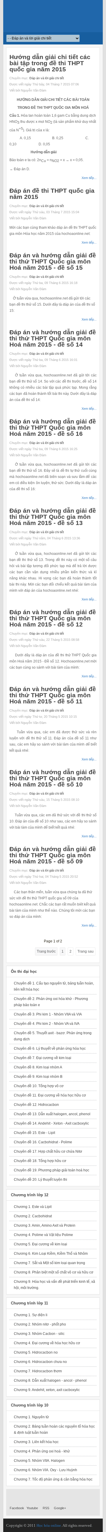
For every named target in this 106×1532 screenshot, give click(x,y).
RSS (46, 1508)
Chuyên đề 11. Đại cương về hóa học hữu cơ (50, 1095)
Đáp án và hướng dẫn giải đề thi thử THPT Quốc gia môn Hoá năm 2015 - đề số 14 (52, 338)
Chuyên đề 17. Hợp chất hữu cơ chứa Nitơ (48, 1151)
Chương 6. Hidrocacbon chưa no (40, 1362)
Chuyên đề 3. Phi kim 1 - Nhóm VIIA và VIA (48, 1014)
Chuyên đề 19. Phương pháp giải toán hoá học (51, 1170)
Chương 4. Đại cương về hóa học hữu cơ (47, 1343)
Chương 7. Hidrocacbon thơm (38, 1371)
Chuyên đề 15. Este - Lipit (34, 1133)
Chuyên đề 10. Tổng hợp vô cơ (39, 1086)
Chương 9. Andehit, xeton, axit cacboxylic (47, 1390)
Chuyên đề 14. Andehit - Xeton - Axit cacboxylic (51, 1123)
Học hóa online (49, 1525)
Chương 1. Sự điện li (30, 1315)
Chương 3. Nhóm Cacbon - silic (39, 1334)
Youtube (32, 1508)
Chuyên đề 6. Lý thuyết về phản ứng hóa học (50, 1048)
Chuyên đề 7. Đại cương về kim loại (42, 1058)
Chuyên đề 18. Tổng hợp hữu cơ (40, 1161)
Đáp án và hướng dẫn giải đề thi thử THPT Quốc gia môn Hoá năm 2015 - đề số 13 (52, 516)
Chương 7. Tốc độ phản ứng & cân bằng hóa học (53, 1479)
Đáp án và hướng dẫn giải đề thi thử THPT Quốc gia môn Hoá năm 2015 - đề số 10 (52, 778)
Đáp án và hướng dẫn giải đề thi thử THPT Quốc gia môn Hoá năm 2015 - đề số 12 (52, 618)
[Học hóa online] (53, 16)
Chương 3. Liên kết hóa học (36, 1442)
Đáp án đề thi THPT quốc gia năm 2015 (52, 193)
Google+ (60, 1508)
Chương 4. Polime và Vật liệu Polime (43, 1235)
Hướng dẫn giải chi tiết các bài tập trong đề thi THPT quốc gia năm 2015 (49, 63)
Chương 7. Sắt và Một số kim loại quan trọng (49, 1263)
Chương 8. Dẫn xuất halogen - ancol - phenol (50, 1380)
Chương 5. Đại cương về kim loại (40, 1244)
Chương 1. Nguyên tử (31, 1417)
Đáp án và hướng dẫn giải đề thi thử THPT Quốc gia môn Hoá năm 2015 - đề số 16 (52, 427)
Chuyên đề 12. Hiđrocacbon (36, 1105)
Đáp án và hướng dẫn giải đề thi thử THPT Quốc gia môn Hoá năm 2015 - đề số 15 (52, 261)
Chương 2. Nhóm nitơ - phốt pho (40, 1324)
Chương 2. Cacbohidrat (33, 1216)
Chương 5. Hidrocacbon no (36, 1352)
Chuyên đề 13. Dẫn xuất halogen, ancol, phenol (52, 1114)
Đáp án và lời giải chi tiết (46, 78)
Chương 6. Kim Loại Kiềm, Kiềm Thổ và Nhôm (51, 1254)
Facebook (17, 1508)
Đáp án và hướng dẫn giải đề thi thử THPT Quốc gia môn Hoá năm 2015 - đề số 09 (52, 855)
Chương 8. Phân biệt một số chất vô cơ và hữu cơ (53, 1272)
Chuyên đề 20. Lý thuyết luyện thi (40, 1180)
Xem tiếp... (89, 178)
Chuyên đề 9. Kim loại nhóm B (38, 1077)
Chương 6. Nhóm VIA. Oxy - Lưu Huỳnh (45, 1470)
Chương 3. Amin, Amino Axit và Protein (44, 1225)
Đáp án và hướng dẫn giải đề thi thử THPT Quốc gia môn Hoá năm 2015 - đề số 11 (52, 695)
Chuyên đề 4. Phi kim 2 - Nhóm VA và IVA (47, 1024)
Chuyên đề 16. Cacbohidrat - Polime (43, 1142)
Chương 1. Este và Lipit (33, 1207)
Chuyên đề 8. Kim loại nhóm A (38, 1067)
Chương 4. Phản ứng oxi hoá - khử (42, 1451)
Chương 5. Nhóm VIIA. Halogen (39, 1461)
